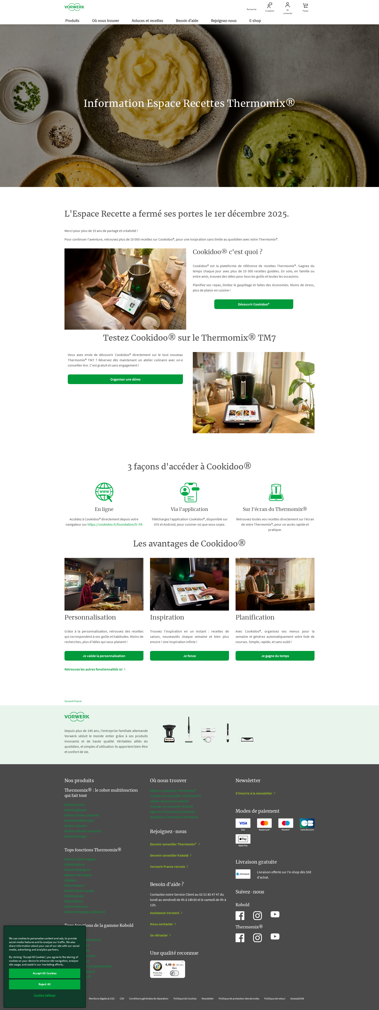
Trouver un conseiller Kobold (171, 806)
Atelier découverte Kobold (169, 801)
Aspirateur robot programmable (88, 966)
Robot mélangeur (77, 869)
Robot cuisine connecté (81, 815)
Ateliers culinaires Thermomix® (173, 790)
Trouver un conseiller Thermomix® (175, 796)
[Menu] (182, 963)
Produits (72, 20)
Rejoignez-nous (224, 20)
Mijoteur (70, 880)
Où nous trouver (106, 20)
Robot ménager (75, 836)
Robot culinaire (75, 825)
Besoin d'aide (187, 20)
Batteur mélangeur (78, 875)
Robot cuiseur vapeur (80, 859)
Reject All (45, 984)
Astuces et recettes (148, 20)
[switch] (174, 973)
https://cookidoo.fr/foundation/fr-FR (115, 524)
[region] (45, 967)
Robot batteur (74, 864)
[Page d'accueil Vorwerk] (74, 7)
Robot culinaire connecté (82, 831)
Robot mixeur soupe (79, 890)
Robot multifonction (79, 820)
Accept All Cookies (45, 973)
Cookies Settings (44, 995)
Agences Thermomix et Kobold (172, 811)
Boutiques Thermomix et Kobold (174, 817)
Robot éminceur (76, 906)
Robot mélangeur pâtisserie (84, 911)
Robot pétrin (73, 901)
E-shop (255, 20)
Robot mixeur (74, 885)
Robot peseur (74, 896)
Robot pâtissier (75, 810)
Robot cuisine (74, 804)
